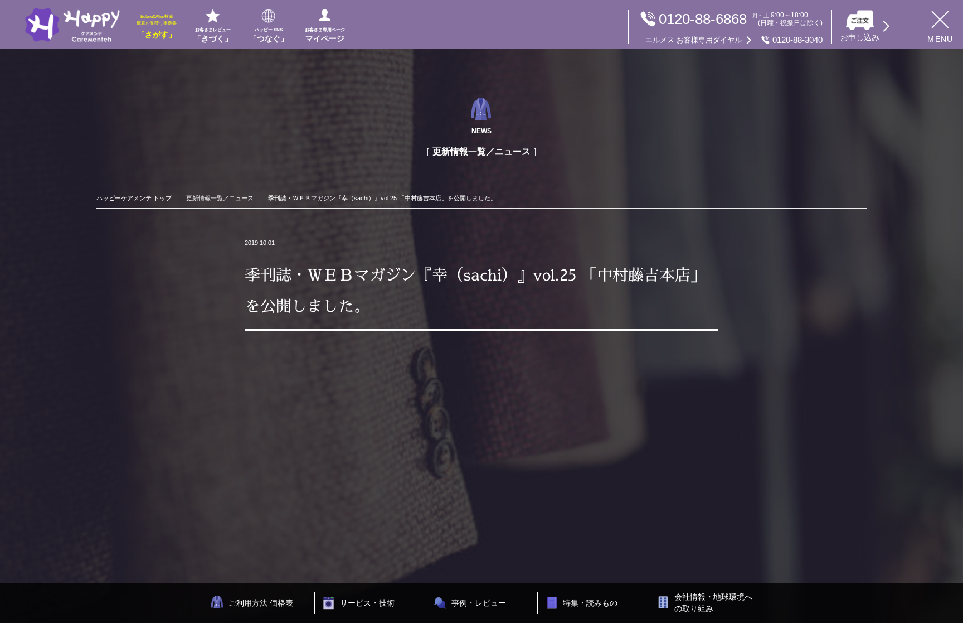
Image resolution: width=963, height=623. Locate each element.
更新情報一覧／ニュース (220, 198)
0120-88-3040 (734, 40)
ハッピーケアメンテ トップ (134, 198)
